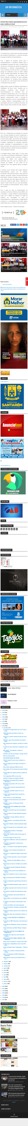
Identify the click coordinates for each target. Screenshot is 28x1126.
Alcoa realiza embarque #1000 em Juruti (13, 767)
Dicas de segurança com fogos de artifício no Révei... (14, 764)
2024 (3, 714)
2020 (3, 723)
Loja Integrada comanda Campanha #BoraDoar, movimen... (14, 867)
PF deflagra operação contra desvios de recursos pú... (15, 888)
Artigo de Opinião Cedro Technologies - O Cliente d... (15, 947)
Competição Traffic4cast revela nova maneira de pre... (15, 840)
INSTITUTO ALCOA (5, 28)
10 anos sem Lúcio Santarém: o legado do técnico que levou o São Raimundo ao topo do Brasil (17, 1078)
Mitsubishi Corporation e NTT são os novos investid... (13, 784)
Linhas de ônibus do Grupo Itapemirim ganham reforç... (14, 813)
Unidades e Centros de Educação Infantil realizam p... (13, 803)
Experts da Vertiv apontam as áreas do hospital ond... (14, 857)
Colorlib (16, 1116)
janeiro (5, 983)
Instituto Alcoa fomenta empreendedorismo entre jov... (14, 787)
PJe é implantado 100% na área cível (12, 776)
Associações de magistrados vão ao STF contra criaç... (14, 730)
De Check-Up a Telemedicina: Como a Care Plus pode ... (14, 944)
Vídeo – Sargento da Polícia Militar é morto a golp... (14, 860)
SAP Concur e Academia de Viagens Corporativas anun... (15, 854)
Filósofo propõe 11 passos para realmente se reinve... (14, 760)
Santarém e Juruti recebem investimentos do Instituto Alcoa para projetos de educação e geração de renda (14, 268)
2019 (3, 726)
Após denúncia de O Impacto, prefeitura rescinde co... (15, 744)
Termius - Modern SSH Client (14, 688)
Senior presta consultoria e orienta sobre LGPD (15, 941)
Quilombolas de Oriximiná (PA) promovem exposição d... (13, 780)
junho (5, 972)
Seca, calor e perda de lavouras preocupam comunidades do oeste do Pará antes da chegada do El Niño (16, 1086)
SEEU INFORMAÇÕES (12, 694)
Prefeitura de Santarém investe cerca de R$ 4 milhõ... (14, 800)
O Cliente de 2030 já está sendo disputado (13, 905)
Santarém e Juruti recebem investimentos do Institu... (14, 850)
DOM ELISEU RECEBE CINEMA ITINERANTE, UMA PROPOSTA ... (14, 938)
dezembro (6, 727)
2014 (3, 995)
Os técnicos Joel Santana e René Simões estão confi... (14, 902)
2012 (3, 999)
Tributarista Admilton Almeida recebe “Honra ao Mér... (15, 885)
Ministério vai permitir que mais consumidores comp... (14, 810)
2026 (3, 710)
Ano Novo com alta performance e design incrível (15, 753)
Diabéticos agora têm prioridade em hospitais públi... (14, 740)
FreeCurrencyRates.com (5, 465)
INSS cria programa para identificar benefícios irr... (14, 878)
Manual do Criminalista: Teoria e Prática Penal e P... (15, 874)
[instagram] (20, 1)
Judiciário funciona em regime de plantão (13, 778)
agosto (5, 968)
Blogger (13, 1102)
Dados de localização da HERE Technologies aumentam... (13, 954)
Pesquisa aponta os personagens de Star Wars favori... (14, 820)
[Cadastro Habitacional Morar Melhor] (14, 320)
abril (5, 977)
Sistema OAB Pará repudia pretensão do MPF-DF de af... (15, 773)
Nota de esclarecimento (9, 756)
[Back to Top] (14, 1114)
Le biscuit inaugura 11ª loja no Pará (12, 837)
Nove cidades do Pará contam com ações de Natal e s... (15, 769)
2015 (3, 993)
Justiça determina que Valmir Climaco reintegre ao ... (14, 928)
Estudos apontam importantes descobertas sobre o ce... (14, 794)
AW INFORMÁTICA (13, 7)
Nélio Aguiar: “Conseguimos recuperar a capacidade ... (13, 750)
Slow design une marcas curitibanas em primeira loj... (15, 864)
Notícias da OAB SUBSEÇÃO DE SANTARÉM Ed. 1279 (14, 918)
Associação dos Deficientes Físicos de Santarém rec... (15, 924)
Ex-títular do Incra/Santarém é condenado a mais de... (15, 747)
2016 (3, 990)
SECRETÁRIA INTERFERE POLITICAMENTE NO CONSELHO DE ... (13, 931)
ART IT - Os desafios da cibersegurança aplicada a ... (15, 847)
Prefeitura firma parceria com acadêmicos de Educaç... (14, 871)
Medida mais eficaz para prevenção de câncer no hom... (15, 914)
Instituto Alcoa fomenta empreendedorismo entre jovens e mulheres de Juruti (13, 254)
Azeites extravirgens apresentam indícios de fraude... (14, 895)
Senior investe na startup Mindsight (12, 797)
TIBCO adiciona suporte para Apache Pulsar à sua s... (14, 958)
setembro (6, 966)
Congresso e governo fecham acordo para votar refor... (15, 737)
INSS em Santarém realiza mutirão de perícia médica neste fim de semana (16, 1094)
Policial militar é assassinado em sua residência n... (15, 898)
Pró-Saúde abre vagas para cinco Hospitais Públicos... (13, 935)
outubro (6, 963)
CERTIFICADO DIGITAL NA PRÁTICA (11, 758)
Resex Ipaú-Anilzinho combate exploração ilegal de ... (15, 824)
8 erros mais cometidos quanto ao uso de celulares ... (13, 791)
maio (5, 974)
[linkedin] (22, 1)
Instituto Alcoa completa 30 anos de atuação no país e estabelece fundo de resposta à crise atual (13, 239)
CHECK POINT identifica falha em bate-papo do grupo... (14, 834)
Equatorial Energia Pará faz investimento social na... (15, 827)
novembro (6, 961)
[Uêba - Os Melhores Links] (5, 375)
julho (5, 970)
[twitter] (24, 1)
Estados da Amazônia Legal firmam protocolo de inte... (15, 881)
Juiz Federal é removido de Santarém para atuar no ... (15, 891)
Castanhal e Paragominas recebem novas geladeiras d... (13, 843)
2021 (3, 721)
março (5, 979)
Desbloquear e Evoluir (12, 700)
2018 (3, 986)
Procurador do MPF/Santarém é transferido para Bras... (15, 921)
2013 (3, 997)
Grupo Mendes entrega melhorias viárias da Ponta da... (13, 817)
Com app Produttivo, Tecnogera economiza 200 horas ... (15, 907)
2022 (3, 719)
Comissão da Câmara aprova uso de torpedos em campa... (15, 911)
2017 (3, 988)
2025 (3, 712)
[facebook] (18, 1)
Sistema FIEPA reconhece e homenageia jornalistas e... (12, 831)
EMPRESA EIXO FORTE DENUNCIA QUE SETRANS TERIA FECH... (14, 807)
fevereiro (6, 981)
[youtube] (26, 1)
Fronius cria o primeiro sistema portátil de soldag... (13, 951)
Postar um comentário (7, 284)
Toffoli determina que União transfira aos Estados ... (13, 733)
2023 (3, 717)
